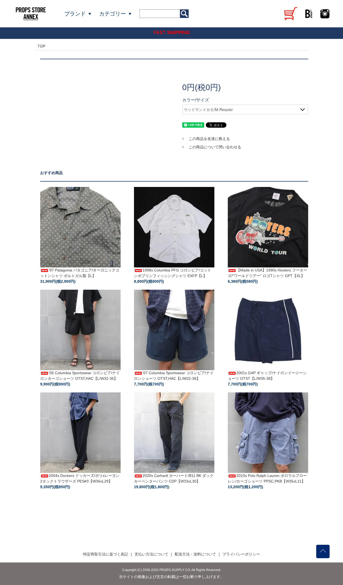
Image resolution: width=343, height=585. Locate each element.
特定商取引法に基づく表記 (105, 554)
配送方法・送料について (195, 554)
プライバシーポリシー (241, 554)
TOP (41, 46)
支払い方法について (151, 554)
